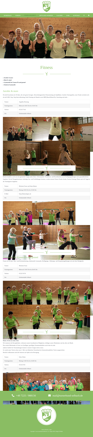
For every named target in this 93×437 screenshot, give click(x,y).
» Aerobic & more (8, 77)
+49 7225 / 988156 (26, 395)
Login (50, 429)
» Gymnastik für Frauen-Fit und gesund (14, 82)
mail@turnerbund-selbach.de (68, 395)
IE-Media (61, 431)
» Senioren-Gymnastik (9, 85)
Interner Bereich (45, 429)
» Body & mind (7, 80)
